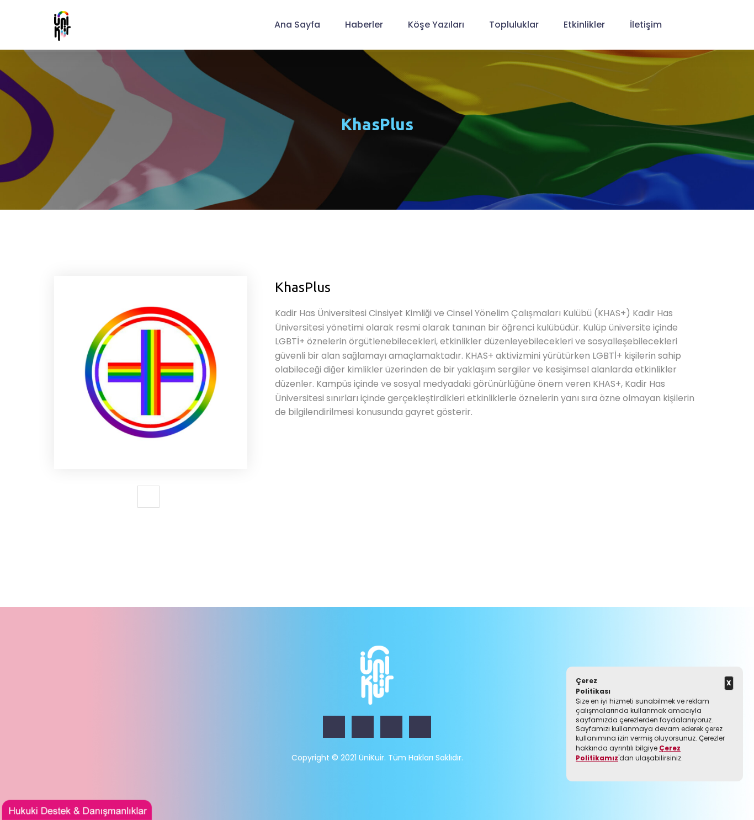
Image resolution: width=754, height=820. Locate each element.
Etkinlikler (584, 24)
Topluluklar (514, 24)
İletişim (646, 24)
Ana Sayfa (297, 24)
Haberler (364, 24)
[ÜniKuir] (62, 25)
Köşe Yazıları (436, 24)
